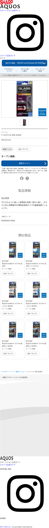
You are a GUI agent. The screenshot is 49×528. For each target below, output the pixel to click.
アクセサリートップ (9, 70)
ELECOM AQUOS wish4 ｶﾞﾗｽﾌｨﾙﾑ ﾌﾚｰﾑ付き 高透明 (12, 303)
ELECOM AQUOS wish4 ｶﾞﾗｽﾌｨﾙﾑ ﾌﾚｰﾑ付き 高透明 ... (36, 303)
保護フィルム (7, 149)
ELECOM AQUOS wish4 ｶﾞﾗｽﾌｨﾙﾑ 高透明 (12, 263)
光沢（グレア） (23, 149)
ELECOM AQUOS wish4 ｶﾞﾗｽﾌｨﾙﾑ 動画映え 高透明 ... (36, 343)
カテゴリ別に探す (24, 70)
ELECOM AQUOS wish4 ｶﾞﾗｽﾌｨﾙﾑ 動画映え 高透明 (12, 343)
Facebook (22, 178)
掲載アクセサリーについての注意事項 (15, 377)
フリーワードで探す (40, 70)
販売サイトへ (24, 163)
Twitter (28, 178)
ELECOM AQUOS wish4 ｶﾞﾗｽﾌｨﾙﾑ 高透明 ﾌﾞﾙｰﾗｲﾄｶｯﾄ (36, 263)
